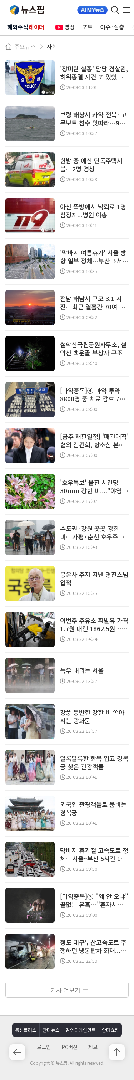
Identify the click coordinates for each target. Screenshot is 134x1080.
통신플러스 (25, 1030)
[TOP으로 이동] (117, 1052)
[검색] (115, 9)
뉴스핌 (27, 10)
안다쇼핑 (110, 1030)
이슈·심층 (112, 26)
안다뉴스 (51, 1030)
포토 (87, 26)
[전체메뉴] (128, 9)
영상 (69, 26)
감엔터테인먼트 (81, 1030)
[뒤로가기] (17, 1052)
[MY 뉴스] (92, 9)
